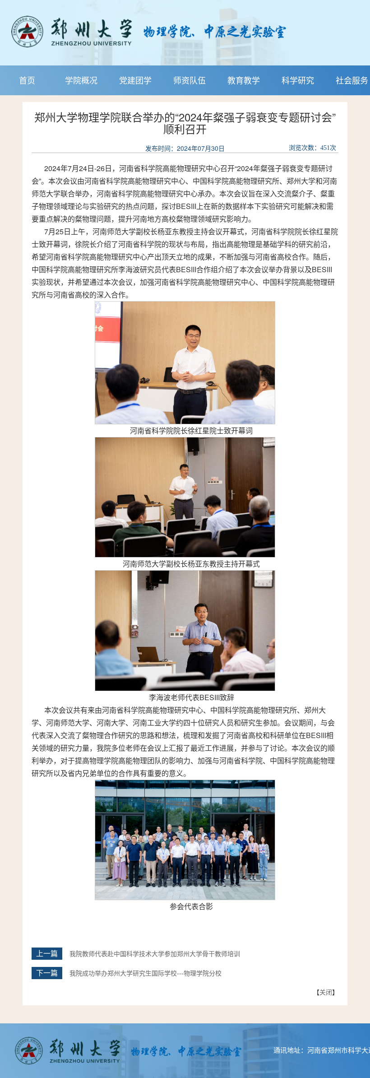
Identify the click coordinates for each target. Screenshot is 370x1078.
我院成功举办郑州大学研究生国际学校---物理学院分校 (145, 973)
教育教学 (243, 80)
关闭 (325, 991)
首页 (27, 80)
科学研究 (298, 80)
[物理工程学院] (177, 31)
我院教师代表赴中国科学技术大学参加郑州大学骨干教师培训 (154, 954)
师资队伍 (189, 80)
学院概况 (81, 80)
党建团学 (135, 80)
